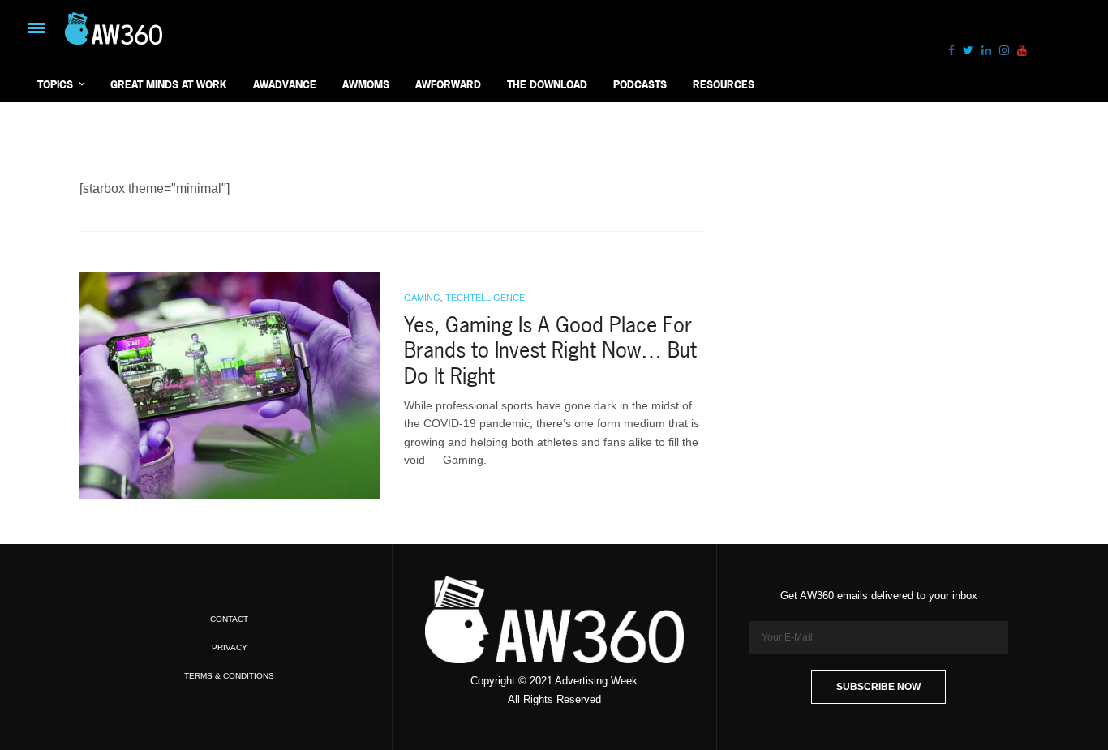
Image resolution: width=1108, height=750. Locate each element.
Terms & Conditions (229, 675)
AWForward (448, 84)
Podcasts (640, 84)
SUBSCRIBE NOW (878, 686)
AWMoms (365, 84)
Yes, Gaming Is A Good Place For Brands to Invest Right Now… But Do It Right (550, 350)
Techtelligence (485, 297)
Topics (55, 84)
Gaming (422, 297)
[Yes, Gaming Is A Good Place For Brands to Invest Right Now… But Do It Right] (229, 385)
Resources (723, 84)
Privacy (229, 647)
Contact (229, 619)
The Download (547, 84)
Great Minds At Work (168, 84)
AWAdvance (284, 84)
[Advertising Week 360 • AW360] (113, 28)
